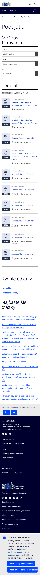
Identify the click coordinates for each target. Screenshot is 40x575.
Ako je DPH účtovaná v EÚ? (14, 362)
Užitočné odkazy (10, 293)
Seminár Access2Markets (22, 138)
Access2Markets (8, 421)
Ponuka (35, 12)
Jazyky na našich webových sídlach (16, 511)
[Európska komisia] (6, 3)
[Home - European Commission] (16, 486)
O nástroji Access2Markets (12, 454)
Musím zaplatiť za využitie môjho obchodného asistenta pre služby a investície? (17, 388)
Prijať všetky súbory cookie (21, 564)
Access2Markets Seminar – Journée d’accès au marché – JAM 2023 (24, 156)
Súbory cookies (8, 515)
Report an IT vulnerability (12, 506)
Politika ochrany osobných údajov (15, 520)
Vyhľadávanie (35, 4)
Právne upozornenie (10, 524)
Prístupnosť (6, 528)
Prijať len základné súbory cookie (23, 570)
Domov (4, 17)
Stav (3, 69)
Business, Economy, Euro (12, 473)
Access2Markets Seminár (22, 174)
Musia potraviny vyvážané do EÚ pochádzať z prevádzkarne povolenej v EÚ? (18, 377)
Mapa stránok (7, 458)
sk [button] (30, 4)
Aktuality (7, 288)
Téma (4, 59)
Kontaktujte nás (8, 502)
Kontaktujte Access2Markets (13, 444)
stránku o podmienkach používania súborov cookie (18, 552)
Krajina (4, 49)
